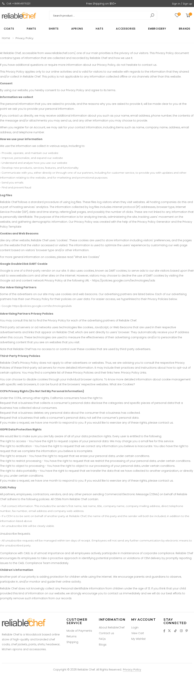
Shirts (54, 29)
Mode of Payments (79, 631)
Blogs (102, 644)
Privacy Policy (132, 669)
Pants (31, 29)
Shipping (72, 642)
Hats (99, 29)
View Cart (137, 633)
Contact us (106, 633)
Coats (9, 29)
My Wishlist (138, 639)
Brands (184, 29)
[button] (188, 15)
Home (6, 38)
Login (134, 627)
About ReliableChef (111, 627)
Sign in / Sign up (182, 3)
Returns (71, 636)
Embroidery (157, 29)
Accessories (125, 29)
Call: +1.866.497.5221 (18, 3)
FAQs (102, 639)
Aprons (77, 29)
